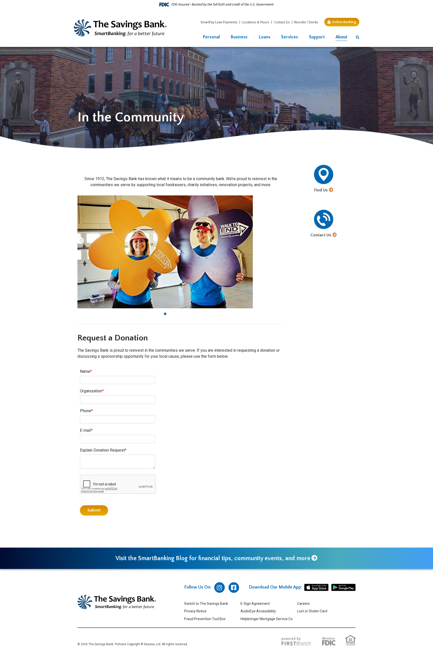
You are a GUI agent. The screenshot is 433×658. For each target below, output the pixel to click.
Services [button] (289, 37)
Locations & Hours (255, 22)
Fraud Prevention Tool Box (205, 619)
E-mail (85, 430)
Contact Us (282, 22)
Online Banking (344, 22)
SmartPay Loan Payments (219, 22)
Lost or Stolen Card (312, 611)
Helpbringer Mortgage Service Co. (267, 619)
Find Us (321, 190)
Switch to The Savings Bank (206, 604)
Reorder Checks (306, 22)
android (343, 587)
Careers (303, 604)
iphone (316, 587)
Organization (91, 391)
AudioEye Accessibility (258, 611)
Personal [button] (211, 37)
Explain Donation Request (102, 450)
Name (85, 371)
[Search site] (357, 37)
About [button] (341, 37)
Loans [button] (264, 37)
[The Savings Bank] (120, 27)
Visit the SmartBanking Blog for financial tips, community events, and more (213, 558)
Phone (85, 410)
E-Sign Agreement (255, 604)
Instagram (219, 587)
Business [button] (239, 37)
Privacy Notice (195, 611)
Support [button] (317, 37)
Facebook (234, 587)
